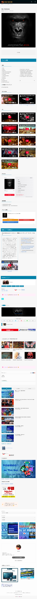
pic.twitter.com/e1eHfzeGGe (25, 248)
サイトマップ (20, 592)
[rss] (21, 591)
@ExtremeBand (28, 242)
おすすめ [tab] (29, 388)
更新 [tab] (6, 388)
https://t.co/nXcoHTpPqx (25, 246)
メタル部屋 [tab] (17, 388)
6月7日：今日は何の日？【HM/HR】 (7, 483)
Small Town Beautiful (9, 146)
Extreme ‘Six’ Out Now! (10, 104)
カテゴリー (3, 511)
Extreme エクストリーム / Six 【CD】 (14, 213)
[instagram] (18, 560)
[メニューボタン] (35, 2)
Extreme (11, 282)
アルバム (4, 305)
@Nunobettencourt (24, 240)
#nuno (27, 247)
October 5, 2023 (23, 251)
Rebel (27, 122)
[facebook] (15, 560)
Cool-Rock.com (28, 592)
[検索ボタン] (31, 2)
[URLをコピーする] (33, 321)
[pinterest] (20, 560)
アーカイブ (3, 515)
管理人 (24, 592)
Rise (9, 122)
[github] (21, 560)
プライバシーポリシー (10, 592)
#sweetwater (24, 247)
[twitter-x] (17, 560)
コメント (6, 294)
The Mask (27, 146)
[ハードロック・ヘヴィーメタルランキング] (11, 455)
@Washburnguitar (26, 238)
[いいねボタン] (2, 299)
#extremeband (30, 247)
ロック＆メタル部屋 (18, 557)
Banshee (10, 134)
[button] (4, 321)
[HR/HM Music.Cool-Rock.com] (7, 2)
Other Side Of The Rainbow (27, 134)
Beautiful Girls (10, 169)
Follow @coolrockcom (18, 313)
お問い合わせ (16, 592)
